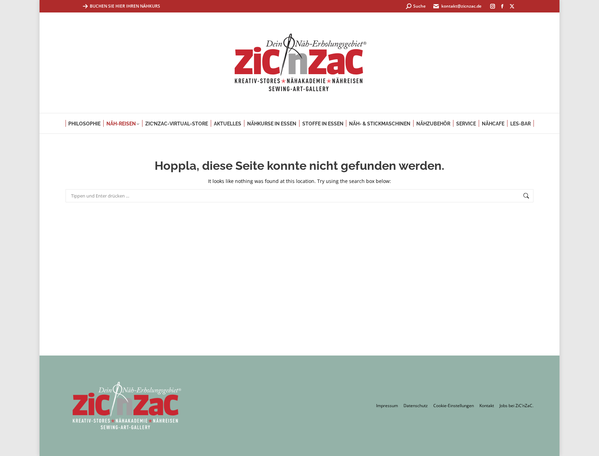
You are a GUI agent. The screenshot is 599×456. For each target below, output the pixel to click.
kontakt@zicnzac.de (461, 6)
